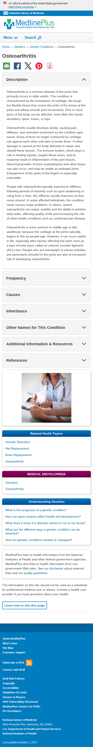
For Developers (12, 711)
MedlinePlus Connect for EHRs (21, 706)
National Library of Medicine (27, 13)
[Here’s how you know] (46, 5)
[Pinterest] (39, 66)
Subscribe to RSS (13, 662)
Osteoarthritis (14, 461)
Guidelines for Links (15, 692)
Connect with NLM (14, 669)
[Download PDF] (49, 66)
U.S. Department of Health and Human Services (32, 729)
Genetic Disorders (17, 442)
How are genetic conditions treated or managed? (38, 540)
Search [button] (30, 37)
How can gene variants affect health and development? (43, 516)
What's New (10, 643)
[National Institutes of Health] (6, 13)
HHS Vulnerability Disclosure (20, 701)
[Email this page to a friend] (6, 66)
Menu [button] (8, 37)
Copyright (9, 683)
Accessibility (11, 687)
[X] (28, 66)
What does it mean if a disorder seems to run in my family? (45, 523)
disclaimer (56, 568)
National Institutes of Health (20, 733)
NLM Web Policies (14, 678)
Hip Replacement (17, 448)
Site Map (8, 647)
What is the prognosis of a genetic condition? (36, 510)
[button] (84, 79)
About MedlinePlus (14, 638)
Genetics (11, 482)
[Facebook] (17, 66)
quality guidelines (35, 573)
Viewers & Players (14, 697)
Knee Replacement (18, 455)
